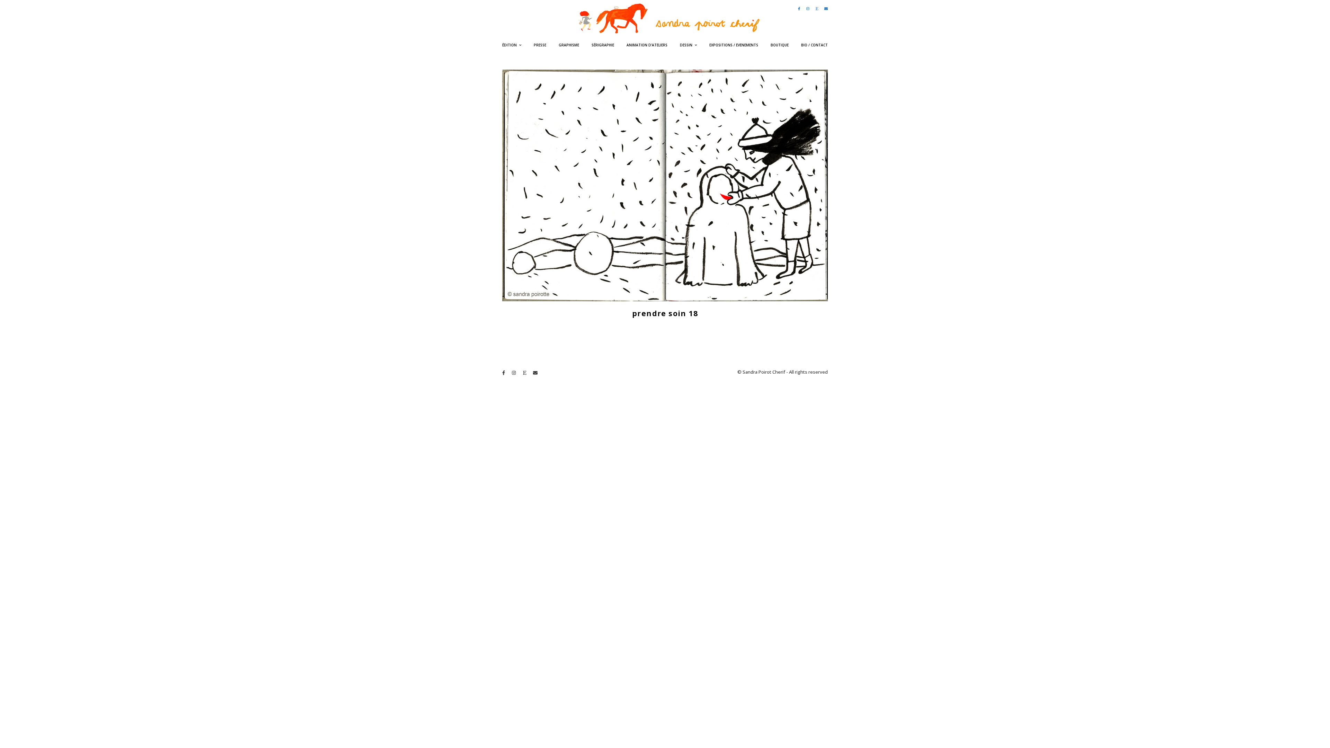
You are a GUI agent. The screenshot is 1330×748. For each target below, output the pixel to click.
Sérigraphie (603, 45)
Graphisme (569, 45)
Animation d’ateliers (647, 45)
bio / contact (814, 45)
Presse (540, 45)
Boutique (780, 45)
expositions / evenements (733, 45)
